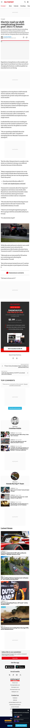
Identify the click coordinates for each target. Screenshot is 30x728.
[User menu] (27, 2)
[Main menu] (1, 2)
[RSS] (20, 675)
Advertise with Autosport (15, 704)
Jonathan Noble (7, 36)
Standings (23, 6)
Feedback (15, 697)
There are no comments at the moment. (15, 384)
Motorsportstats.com (15, 689)
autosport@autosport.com (15, 702)
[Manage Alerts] (16, 358)
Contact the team (15, 706)
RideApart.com (15, 691)
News (10, 6)
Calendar (16, 6)
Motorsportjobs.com (15, 685)
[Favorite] (23, 37)
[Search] (25, 2)
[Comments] (27, 37)
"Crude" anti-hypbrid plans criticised (14, 183)
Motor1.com (15, 682)
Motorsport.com (15, 687)
